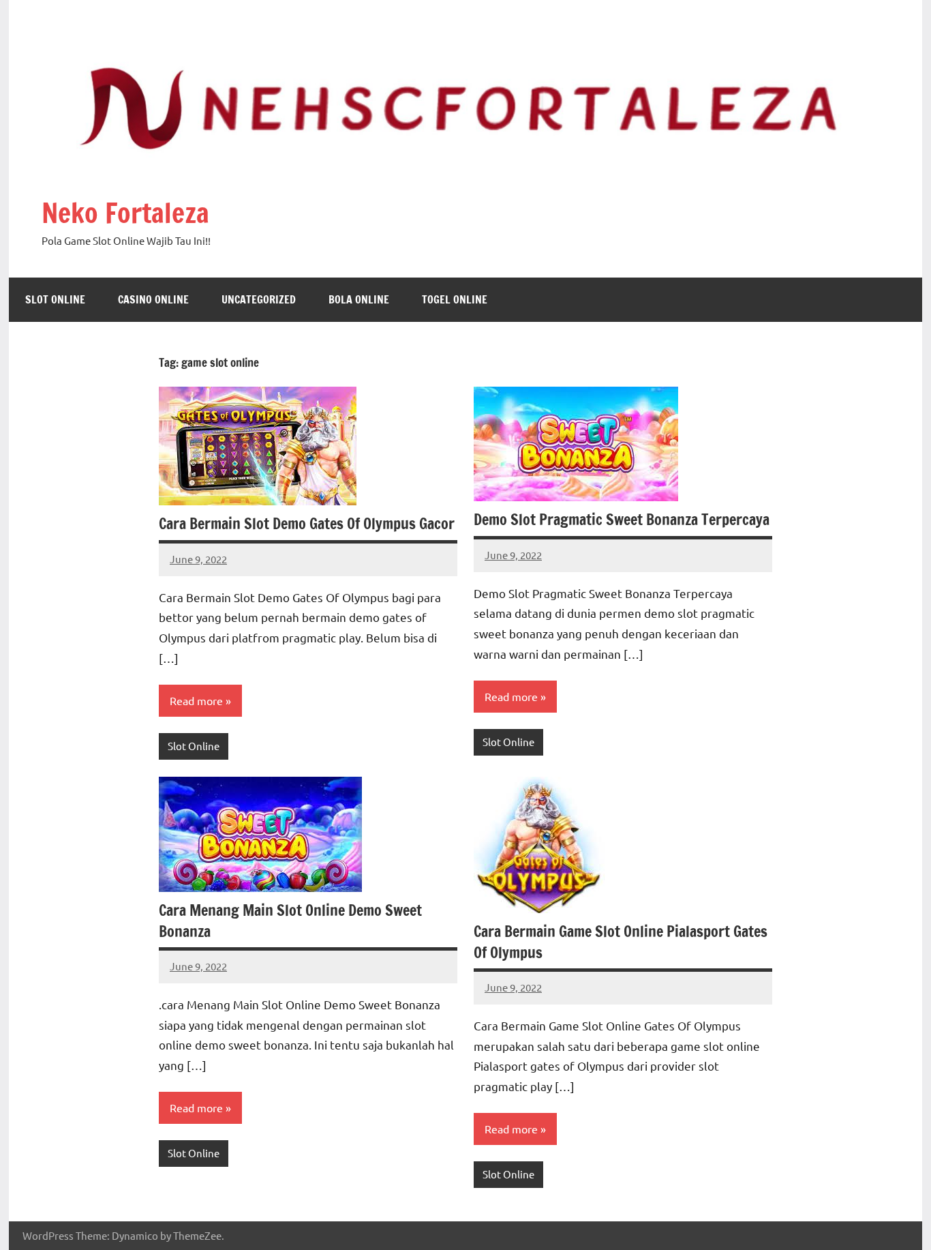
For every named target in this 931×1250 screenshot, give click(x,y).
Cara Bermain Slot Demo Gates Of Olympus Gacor (307, 523)
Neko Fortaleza (125, 212)
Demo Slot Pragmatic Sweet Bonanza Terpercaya (621, 519)
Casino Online (153, 299)
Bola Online (359, 299)
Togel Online (454, 299)
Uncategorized (259, 299)
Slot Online (55, 299)
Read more (196, 700)
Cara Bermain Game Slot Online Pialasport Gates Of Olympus (620, 942)
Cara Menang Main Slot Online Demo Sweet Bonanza (290, 920)
